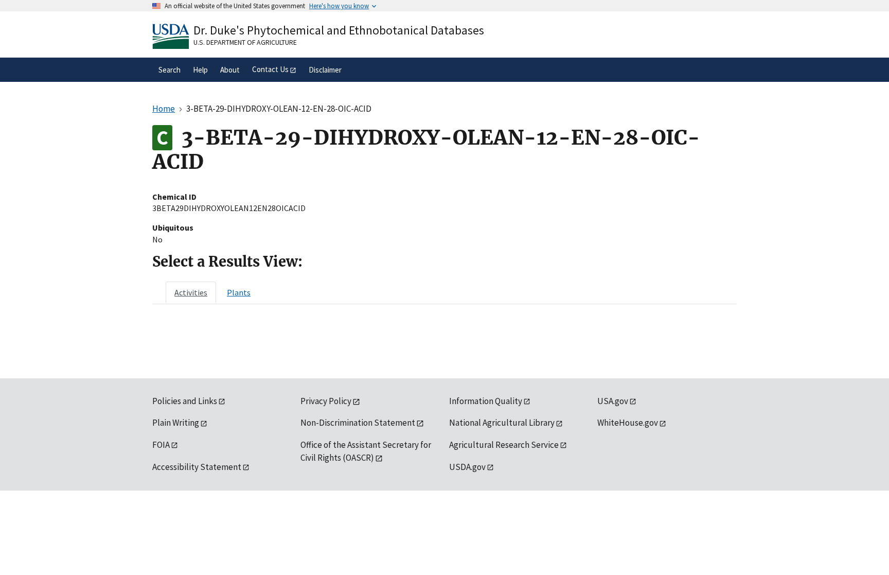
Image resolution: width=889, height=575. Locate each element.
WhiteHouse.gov (627, 422)
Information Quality (485, 401)
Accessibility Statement (196, 467)
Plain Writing (175, 422)
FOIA (161, 444)
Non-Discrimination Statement (357, 422)
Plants (239, 292)
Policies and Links (184, 401)
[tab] (191, 292)
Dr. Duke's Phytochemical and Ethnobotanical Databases (338, 30)
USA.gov (612, 401)
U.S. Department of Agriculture (245, 42)
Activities (190, 292)
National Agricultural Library (502, 422)
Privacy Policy (325, 401)
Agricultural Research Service (504, 444)
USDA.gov (467, 467)
